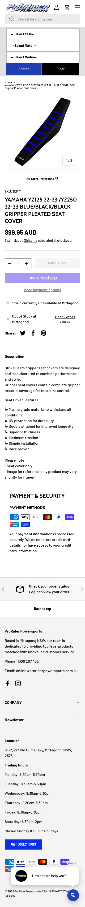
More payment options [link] (42, 289)
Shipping (30, 240)
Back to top (42, 609)
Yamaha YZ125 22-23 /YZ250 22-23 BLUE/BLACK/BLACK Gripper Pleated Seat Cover (40, 86)
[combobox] (42, 19)
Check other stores (65, 318)
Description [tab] (14, 356)
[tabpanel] (42, 422)
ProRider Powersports (27, 891)
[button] (67, 7)
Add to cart (58, 263)
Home (8, 82)
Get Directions (23, 844)
